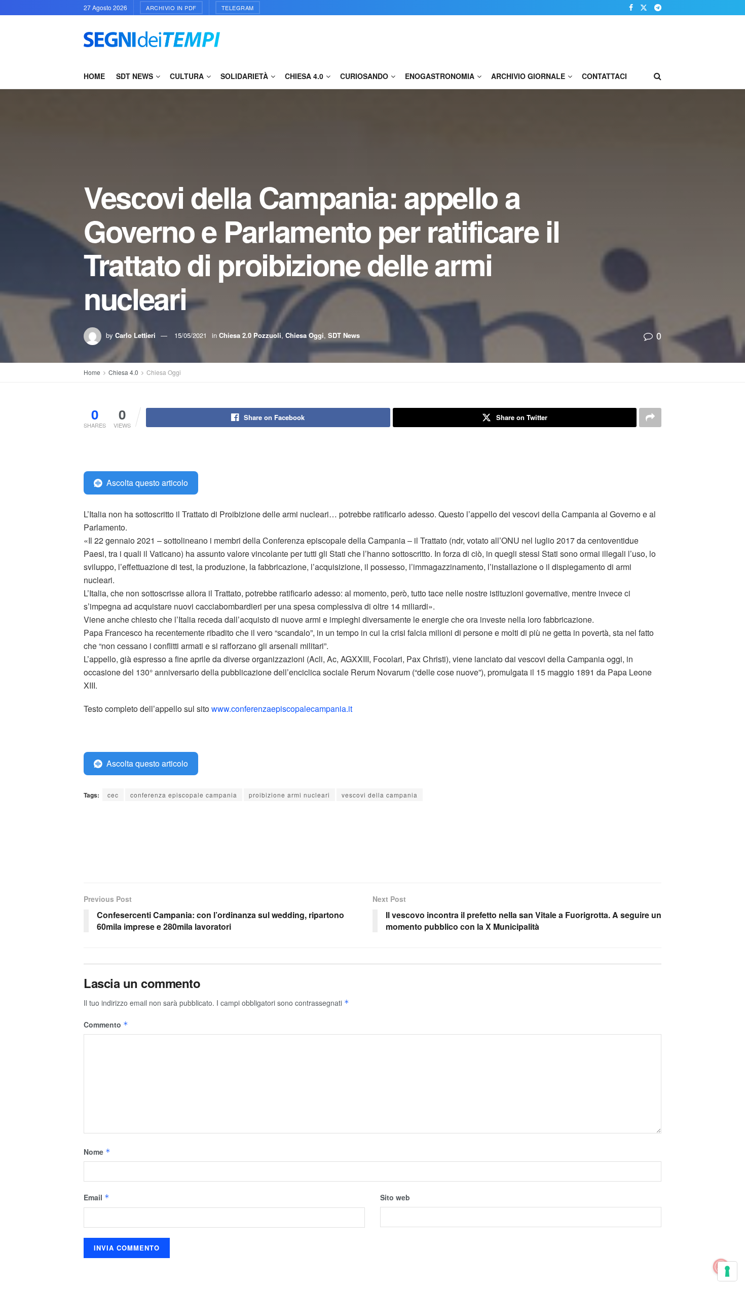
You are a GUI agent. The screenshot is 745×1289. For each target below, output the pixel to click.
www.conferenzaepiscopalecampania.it (281, 708)
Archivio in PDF (171, 8)
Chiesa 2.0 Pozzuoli (250, 335)
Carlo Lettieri (135, 335)
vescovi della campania (380, 794)
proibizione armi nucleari (289, 794)
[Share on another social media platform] (650, 417)
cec (113, 794)
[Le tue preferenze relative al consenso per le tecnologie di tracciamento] (727, 1271)
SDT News (134, 76)
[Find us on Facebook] (631, 7)
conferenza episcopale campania (183, 794)
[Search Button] (657, 76)
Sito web (395, 1197)
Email (96, 1197)
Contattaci (604, 76)
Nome (97, 1152)
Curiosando (364, 76)
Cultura (187, 76)
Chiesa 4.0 (304, 76)
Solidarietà (244, 76)
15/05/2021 (190, 335)
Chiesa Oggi (304, 335)
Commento (106, 1024)
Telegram (237, 8)
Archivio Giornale (528, 76)
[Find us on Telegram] (657, 7)
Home (94, 76)
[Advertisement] (476, 38)
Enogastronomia (439, 76)
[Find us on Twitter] (643, 7)
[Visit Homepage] (152, 39)
